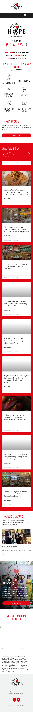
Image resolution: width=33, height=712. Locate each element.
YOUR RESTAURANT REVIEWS (8, 110)
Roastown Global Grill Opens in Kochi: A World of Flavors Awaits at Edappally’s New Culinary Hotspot (16, 192)
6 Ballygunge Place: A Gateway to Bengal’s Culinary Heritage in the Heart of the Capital (15, 456)
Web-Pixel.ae (23, 705)
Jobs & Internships (8, 82)
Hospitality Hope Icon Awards (24, 110)
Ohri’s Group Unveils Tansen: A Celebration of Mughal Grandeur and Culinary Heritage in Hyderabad (16, 229)
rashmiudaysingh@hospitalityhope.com (16, 693)
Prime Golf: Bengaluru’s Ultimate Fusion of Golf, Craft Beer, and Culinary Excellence (15, 494)
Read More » (7, 198)
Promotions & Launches (8, 94)
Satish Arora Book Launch (9, 546)
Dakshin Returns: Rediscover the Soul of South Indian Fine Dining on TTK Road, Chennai (15, 303)
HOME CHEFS (24, 94)
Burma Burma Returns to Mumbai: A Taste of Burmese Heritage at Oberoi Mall (16, 266)
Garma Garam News (24, 81)
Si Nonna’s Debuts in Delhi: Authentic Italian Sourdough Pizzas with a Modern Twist (16, 341)
